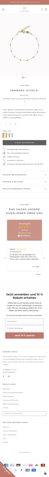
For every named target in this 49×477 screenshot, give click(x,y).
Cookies (6, 408)
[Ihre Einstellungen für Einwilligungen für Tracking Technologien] (45, 473)
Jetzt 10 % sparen (24, 335)
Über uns (6, 427)
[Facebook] (3, 376)
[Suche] (42, 9)
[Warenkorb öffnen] (46, 9)
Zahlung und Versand (10, 400)
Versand (18, 99)
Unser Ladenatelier (10, 435)
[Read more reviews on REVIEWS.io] (24, 236)
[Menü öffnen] (3, 9)
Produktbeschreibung (15, 175)
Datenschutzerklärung (11, 404)
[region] (24, 258)
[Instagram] (9, 376)
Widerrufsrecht (8, 396)
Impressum (6, 389)
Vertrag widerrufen (13, 413)
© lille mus (24, 452)
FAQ (4, 438)
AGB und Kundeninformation (13, 393)
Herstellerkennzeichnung (17, 189)
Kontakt (5, 442)
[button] (5, 258)
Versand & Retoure (13, 182)
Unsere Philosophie (10, 431)
